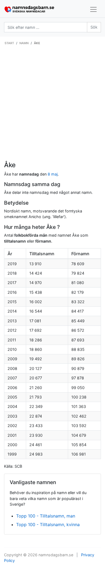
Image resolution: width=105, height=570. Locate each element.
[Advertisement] (52, 106)
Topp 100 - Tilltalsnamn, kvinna (48, 524)
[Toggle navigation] (93, 9)
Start (9, 43)
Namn (24, 43)
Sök (93, 27)
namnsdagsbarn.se (55, 554)
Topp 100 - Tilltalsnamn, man (45, 516)
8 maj (53, 174)
